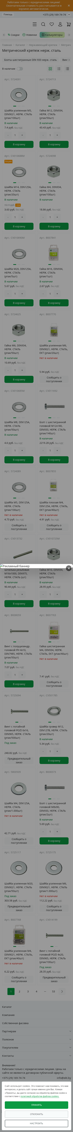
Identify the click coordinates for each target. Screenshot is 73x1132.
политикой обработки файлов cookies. (40, 1096)
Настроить (36, 1123)
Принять (36, 1105)
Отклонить (36, 1114)
